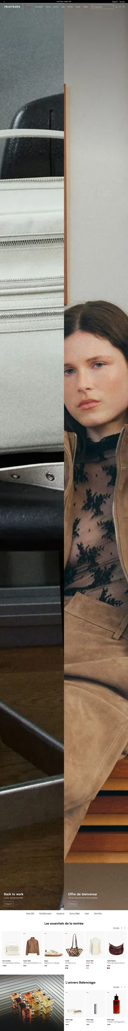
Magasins (115, 1)
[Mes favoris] (120, 7)
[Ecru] (86, 968)
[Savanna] (65, 968)
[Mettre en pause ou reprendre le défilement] (4, 1)
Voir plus (116, 928)
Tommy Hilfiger (74, 913)
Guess (87, 913)
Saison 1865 (30, 913)
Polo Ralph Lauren (45, 913)
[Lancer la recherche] (93, 7)
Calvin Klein (98, 913)
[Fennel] (67, 968)
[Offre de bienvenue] (96, 456)
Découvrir (8, 904)
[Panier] (123, 7)
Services (122, 1)
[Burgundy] (107, 968)
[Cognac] (109, 968)
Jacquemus (60, 913)
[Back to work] (32, 456)
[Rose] (88, 968)
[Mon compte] (116, 7)
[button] (121, 928)
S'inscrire (72, 904)
